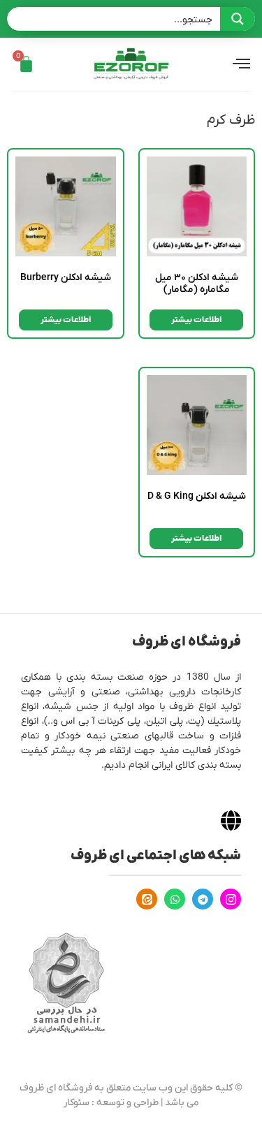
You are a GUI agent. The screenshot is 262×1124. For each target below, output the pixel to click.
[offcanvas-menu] (241, 64)
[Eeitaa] (146, 899)
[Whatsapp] (174, 899)
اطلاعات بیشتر (196, 320)
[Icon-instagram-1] (230, 899)
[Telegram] (202, 899)
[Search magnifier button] (237, 19)
